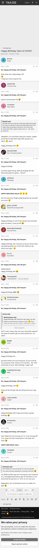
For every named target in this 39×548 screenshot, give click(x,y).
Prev (12, 490)
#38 (37, 261)
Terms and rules (14, 511)
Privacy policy (25, 511)
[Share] (33, 66)
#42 (37, 378)
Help (32, 511)
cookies (16, 527)
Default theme (15, 509)
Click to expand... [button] (19, 328)
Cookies (5, 509)
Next (26, 490)
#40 (37, 305)
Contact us (4, 511)
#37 (37, 236)
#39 (37, 284)
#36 (37, 213)
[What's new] (32, 2)
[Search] (37, 2)
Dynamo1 (5, 54)
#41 (37, 348)
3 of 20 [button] (19, 490)
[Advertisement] (19, 25)
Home (3, 513)
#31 (37, 66)
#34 (37, 158)
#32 (37, 91)
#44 (37, 428)
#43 (37, 405)
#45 (37, 457)
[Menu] (2, 2)
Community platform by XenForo (17, 517)
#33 (37, 112)
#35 (37, 185)
